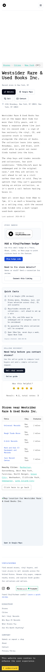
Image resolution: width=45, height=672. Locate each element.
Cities (17, 65)
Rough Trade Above (12, 433)
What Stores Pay (9, 624)
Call (9, 99)
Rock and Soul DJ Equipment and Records (11, 450)
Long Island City (24, 481)
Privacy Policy (8, 651)
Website (10, 92)
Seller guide (12, 376)
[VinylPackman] (4, 5)
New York (29, 65)
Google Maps (27, 92)
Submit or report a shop (13, 639)
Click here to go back (16, 487)
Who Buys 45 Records (11, 620)
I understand (10, 668)
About (4, 643)
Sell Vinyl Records (10, 616)
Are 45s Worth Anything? (13, 628)
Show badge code (13, 259)
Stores (6, 65)
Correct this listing (22, 278)
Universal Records (12, 425)
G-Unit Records (10, 441)
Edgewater (7, 481)
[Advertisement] (22, 36)
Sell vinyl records (14, 370)
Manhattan (25, 467)
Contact (23, 99)
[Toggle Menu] (40, 5)
